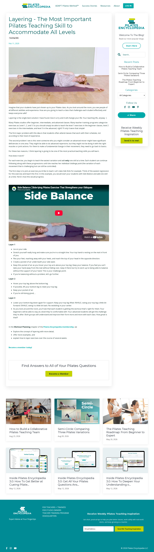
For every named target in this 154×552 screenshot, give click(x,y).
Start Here (131, 45)
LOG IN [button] (128, 6)
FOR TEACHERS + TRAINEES (54, 507)
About (117, 5)
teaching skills (13, 38)
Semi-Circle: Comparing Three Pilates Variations (131, 74)
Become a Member (59, 373)
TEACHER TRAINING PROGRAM (55, 513)
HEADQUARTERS (49, 516)
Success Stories (89, 5)
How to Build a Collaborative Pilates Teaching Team (131, 68)
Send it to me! (131, 140)
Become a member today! (20, 347)
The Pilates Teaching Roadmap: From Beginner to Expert (131, 82)
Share (132, 115)
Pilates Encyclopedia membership (58, 327)
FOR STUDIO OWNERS (51, 510)
